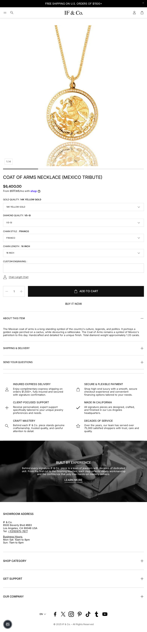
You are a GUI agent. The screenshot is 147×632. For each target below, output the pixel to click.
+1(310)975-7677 (18, 531)
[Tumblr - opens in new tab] (96, 614)
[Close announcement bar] (143, 3)
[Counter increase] (21, 291)
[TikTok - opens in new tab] (88, 614)
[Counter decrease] (6, 291)
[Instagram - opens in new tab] (71, 614)
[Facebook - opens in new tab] (55, 614)
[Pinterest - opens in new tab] (79, 614)
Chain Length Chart (19, 277)
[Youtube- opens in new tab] (105, 614)
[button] (5, 12)
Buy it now (73, 304)
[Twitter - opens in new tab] (63, 614)
